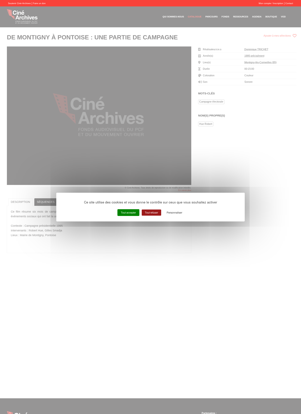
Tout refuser (151, 212)
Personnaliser (174, 212)
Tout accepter (128, 212)
